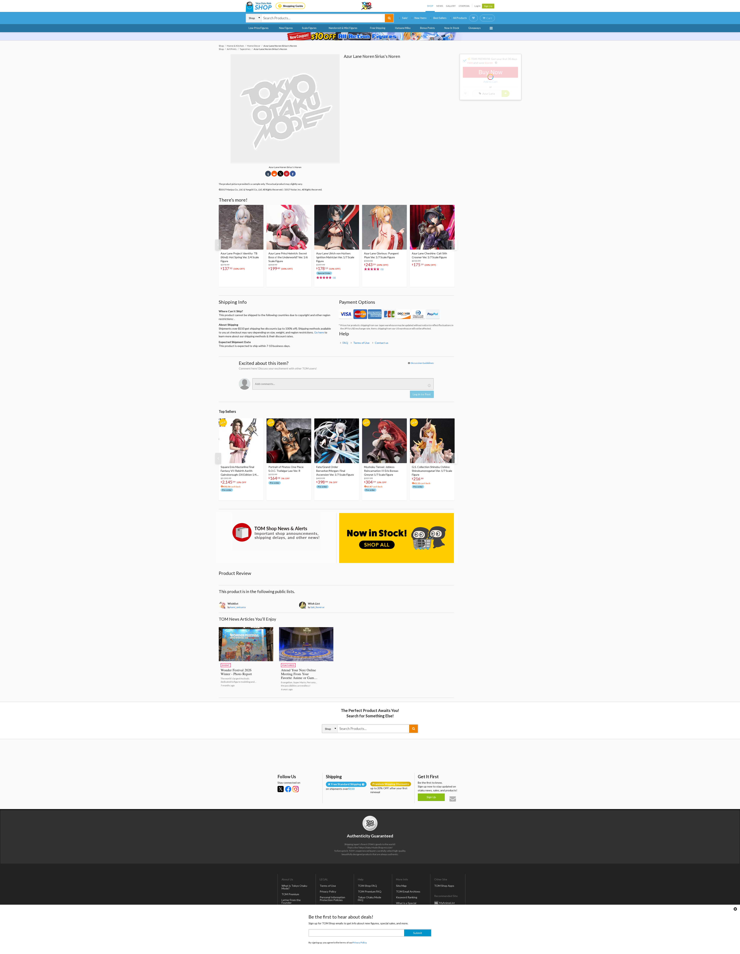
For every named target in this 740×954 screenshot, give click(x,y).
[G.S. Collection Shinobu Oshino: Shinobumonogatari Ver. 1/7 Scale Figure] (432, 440)
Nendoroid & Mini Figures (343, 27)
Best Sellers (439, 17)
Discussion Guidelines (422, 363)
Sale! (405, 17)
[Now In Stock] (396, 538)
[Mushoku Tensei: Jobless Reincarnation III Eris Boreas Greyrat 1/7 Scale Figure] (384, 440)
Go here (319, 332)
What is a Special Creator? (406, 904)
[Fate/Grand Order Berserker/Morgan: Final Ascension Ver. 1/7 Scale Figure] (336, 440)
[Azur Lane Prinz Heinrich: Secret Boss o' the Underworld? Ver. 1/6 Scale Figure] (289, 227)
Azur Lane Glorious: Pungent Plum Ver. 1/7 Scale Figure (381, 255)
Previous (218, 244)
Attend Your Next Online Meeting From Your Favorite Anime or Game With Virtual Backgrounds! (298, 678)
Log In (477, 5)
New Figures (286, 27)
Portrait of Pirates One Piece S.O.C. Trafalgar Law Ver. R (286, 468)
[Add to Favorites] (258, 209)
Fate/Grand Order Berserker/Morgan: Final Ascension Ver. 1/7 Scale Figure (335, 470)
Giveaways (474, 27)
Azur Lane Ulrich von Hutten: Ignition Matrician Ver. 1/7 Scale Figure (335, 257)
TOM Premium (290, 894)
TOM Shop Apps (444, 885)
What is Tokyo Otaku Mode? (294, 887)
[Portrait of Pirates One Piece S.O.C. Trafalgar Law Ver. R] (289, 440)
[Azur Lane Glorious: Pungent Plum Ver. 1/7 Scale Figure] (384, 227)
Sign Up (488, 6)
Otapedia (464, 5)
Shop (430, 5)
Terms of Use (361, 342)
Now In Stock (451, 27)
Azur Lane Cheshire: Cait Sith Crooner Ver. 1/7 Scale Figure (429, 255)
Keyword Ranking (406, 897)
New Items (420, 17)
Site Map (401, 885)
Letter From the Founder (291, 901)
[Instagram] (296, 789)
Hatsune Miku (402, 27)
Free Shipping (377, 27)
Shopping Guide (293, 6)
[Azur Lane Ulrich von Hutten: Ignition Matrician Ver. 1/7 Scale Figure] (336, 227)
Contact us (381, 342)
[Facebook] (288, 789)
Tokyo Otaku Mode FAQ (369, 899)
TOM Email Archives (408, 891)
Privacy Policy (328, 891)
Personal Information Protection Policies (332, 899)
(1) (334, 277)
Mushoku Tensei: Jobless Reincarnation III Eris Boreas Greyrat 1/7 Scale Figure (381, 470)
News (439, 5)
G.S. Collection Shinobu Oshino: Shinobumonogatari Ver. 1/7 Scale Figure (432, 470)
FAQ (345, 342)
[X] (281, 789)
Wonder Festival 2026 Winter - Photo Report (236, 672)
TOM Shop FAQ (367, 885)
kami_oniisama (238, 607)
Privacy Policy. (360, 942)
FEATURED (288, 665)
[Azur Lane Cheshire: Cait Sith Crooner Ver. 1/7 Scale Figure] (432, 227)
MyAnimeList (447, 902)
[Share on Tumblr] (268, 174)
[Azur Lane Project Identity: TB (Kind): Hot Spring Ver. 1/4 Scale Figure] (241, 227)
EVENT (226, 665)
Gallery (451, 5)
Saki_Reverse (317, 607)
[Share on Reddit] (274, 174)
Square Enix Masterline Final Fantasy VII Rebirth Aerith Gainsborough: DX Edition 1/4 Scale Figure (238, 471)
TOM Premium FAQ (369, 891)
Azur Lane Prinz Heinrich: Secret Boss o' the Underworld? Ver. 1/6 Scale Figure (288, 257)
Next (454, 244)
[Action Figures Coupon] (370, 36)
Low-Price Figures (258, 27)
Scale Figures (309, 27)
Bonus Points (427, 27)
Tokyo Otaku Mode (367, 6)
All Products (460, 17)
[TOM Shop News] (276, 532)
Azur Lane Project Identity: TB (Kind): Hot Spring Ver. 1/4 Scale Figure (240, 257)
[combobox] (323, 18)
